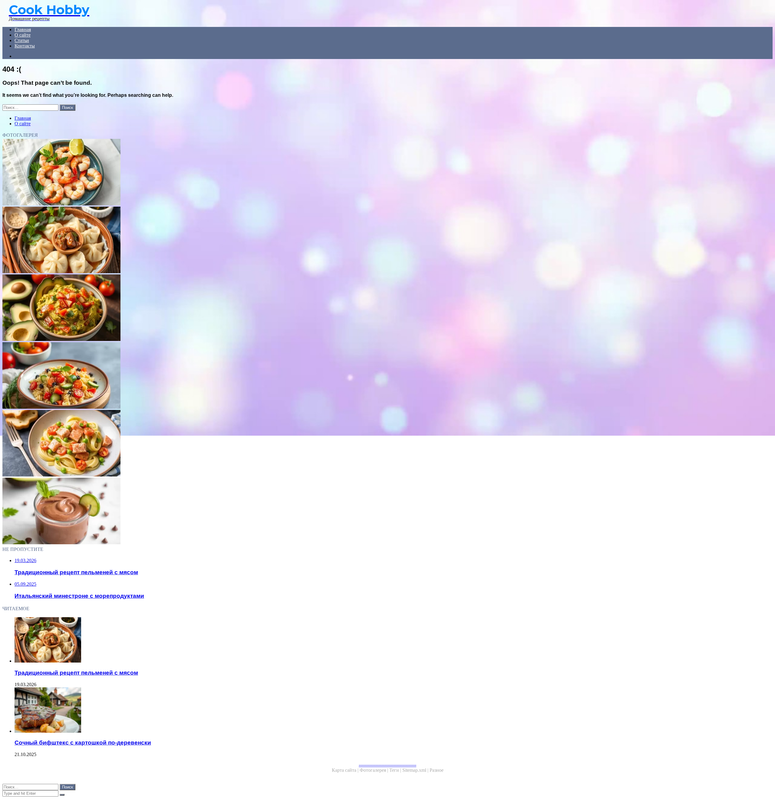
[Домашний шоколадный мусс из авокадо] (184, 511)
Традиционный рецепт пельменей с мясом (76, 673)
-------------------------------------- (387, 764)
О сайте (23, 35)
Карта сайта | (346, 770)
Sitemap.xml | (416, 770)
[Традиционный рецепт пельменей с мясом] (184, 240)
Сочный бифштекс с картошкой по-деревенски (83, 742)
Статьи (22, 40)
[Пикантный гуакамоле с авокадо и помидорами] (184, 308)
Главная (23, 29)
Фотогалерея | (374, 770)
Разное (437, 770)
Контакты (25, 45)
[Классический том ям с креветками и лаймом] (184, 173)
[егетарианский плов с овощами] (184, 376)
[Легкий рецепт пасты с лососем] (184, 444)
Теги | (395, 770)
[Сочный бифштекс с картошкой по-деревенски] (190, 710)
